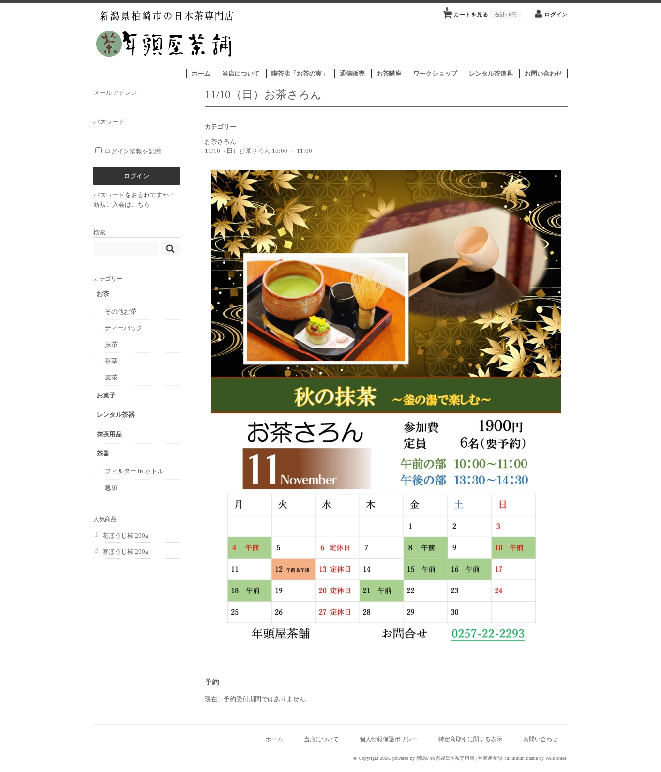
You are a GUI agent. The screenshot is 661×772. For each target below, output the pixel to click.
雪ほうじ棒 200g (125, 551)
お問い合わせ (543, 73)
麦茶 (111, 377)
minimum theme (521, 758)
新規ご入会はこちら (121, 204)
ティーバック (124, 328)
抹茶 (111, 344)
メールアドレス (115, 92)
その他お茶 (120, 311)
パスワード (109, 121)
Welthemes (555, 758)
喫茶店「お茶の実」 (299, 73)
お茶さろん (220, 141)
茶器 (103, 453)
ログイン (556, 15)
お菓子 (106, 395)
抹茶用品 (109, 434)
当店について (241, 73)
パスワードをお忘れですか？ (134, 194)
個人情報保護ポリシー (389, 739)
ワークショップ (435, 73)
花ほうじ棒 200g (125, 535)
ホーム (201, 73)
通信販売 (352, 73)
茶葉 (111, 360)
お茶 (103, 293)
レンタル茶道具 (491, 73)
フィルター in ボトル (134, 471)
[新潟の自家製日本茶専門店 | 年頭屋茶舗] (165, 63)
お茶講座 (389, 73)
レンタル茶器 (116, 414)
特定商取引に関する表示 (470, 739)
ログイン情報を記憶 (132, 151)
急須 (111, 487)
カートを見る (481, 12)
